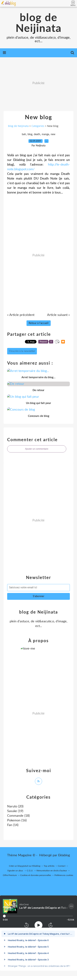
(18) (18, 815)
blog (30, 134)
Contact (61, 866)
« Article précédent (20, 315)
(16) (17, 820)
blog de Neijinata (38, 23)
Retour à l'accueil (39, 323)
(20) (15, 806)
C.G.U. (30, 871)
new (53, 134)
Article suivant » (58, 315)
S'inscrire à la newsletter (22, 351)
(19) (15, 811)
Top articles (49, 866)
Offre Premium (10, 875)
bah (24, 134)
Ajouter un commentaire (36, 449)
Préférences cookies (63, 875)
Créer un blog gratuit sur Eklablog (24, 866)
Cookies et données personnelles (35, 875)
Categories (38, 126)
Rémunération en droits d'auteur (52, 871)
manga (45, 134)
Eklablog (64, 855)
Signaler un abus (15, 871)
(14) (12, 825)
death (37, 134)
